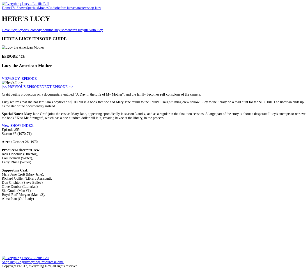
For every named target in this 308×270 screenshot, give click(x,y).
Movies (43, 8)
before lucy (65, 8)
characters (80, 8)
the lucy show (59, 30)
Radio (52, 8)
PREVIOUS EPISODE (23, 87)
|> (72, 87)
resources (48, 262)
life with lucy (93, 30)
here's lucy (76, 30)
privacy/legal (32, 262)
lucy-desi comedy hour (33, 30)
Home (6, 8)
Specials (32, 8)
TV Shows (18, 8)
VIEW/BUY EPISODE (19, 78)
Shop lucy (9, 262)
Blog (19, 262)
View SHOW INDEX (18, 125)
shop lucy (94, 8)
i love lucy (9, 30)
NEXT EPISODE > (56, 87)
